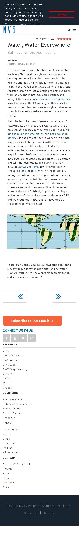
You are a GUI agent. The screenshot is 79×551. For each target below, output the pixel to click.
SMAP (22, 166)
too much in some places (28, 134)
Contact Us (9, 482)
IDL (5, 383)
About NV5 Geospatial (16, 464)
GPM (35, 166)
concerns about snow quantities (50, 99)
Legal (69, 506)
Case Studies (11, 429)
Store (6, 487)
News (6, 473)
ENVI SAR (8, 373)
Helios (6, 378)
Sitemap (49, 513)
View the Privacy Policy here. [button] (23, 24)
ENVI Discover (11, 355)
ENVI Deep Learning (15, 369)
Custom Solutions (13, 413)
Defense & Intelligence (17, 404)
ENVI (6, 350)
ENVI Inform (10, 360)
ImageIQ (8, 387)
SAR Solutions (11, 408)
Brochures (9, 443)
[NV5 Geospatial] (9, 29)
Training (7, 447)
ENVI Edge (9, 364)
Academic (9, 417)
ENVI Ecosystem (13, 399)
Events (7, 478)
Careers (8, 469)
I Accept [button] (61, 14)
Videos (7, 434)
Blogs (6, 438)
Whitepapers (11, 452)
